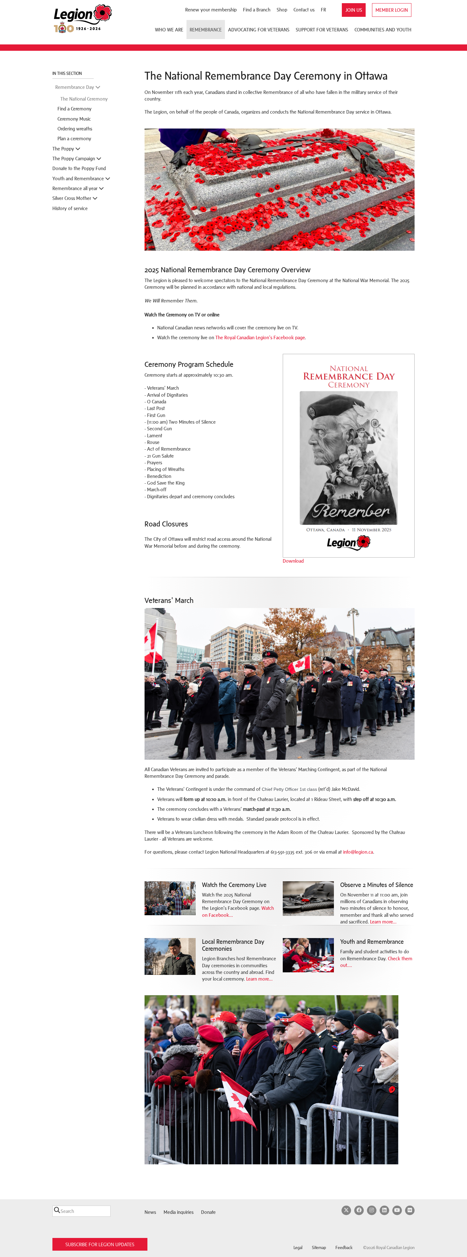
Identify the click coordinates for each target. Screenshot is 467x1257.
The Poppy (63, 148)
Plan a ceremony (74, 138)
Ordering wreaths (75, 128)
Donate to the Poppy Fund (79, 168)
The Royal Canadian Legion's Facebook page (260, 337)
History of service (70, 208)
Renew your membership (211, 9)
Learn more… (383, 921)
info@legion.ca (358, 852)
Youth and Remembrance (78, 178)
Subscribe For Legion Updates (99, 1244)
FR (323, 9)
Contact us (304, 9)
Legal (298, 1247)
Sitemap (319, 1247)
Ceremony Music (74, 119)
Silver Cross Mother (72, 198)
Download (293, 561)
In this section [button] (67, 73)
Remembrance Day (75, 87)
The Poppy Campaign (74, 158)
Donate (208, 1212)
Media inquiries (178, 1212)
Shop (282, 9)
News (150, 1212)
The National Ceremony (84, 99)
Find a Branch (256, 9)
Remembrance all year (75, 188)
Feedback (344, 1247)
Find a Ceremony (74, 108)
